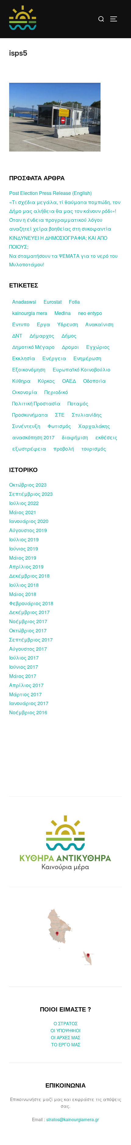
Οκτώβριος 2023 (28, 484)
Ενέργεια (54, 358)
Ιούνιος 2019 (23, 548)
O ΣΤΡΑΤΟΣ (65, 1023)
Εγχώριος (98, 346)
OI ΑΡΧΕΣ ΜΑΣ (65, 1037)
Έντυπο (21, 324)
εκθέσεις (106, 437)
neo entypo (90, 312)
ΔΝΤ (17, 335)
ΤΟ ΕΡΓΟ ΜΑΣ (65, 1044)
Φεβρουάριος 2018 (31, 603)
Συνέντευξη (26, 426)
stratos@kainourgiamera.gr (72, 1119)
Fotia (74, 301)
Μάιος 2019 (22, 557)
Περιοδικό (56, 392)
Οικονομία (24, 392)
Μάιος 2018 (22, 594)
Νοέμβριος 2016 (28, 712)
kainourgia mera (29, 312)
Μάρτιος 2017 (25, 694)
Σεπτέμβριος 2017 (31, 639)
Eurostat (53, 301)
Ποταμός (78, 403)
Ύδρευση (67, 324)
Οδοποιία (94, 380)
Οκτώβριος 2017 (28, 630)
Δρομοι (70, 346)
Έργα (43, 324)
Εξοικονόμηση (28, 369)
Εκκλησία (23, 358)
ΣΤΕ (60, 414)
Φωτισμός (59, 426)
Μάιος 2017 (22, 675)
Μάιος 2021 (22, 512)
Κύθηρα (21, 380)
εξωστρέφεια (29, 448)
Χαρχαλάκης (94, 426)
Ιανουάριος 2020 (28, 521)
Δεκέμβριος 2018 (29, 575)
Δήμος (69, 335)
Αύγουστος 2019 (28, 530)
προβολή (63, 448)
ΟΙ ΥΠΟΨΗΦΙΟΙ (65, 1030)
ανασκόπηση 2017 (33, 437)
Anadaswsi (24, 301)
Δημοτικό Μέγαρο (33, 346)
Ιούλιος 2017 (24, 657)
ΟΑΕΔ (69, 380)
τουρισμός (93, 448)
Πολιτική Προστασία (36, 403)
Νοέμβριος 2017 (28, 621)
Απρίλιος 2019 (26, 566)
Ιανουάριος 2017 (28, 703)
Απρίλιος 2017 (26, 685)
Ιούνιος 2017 (23, 666)
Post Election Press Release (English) (50, 192)
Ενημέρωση (87, 358)
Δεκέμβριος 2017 (29, 612)
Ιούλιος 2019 (24, 539)
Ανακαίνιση (99, 324)
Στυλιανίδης (87, 414)
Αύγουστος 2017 (28, 648)
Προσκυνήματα (30, 414)
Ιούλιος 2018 (24, 584)
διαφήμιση (75, 437)
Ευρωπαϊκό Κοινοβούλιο (81, 369)
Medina (63, 312)
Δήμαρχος (42, 335)
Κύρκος (46, 380)
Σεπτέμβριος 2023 (31, 493)
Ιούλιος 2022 (24, 503)
